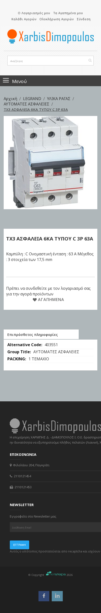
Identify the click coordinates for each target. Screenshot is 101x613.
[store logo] (50, 36)
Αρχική (11, 98)
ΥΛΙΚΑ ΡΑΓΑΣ (59, 98)
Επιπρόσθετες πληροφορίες (32, 334)
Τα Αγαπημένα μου (68, 13)
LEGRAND (32, 98)
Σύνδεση (84, 19)
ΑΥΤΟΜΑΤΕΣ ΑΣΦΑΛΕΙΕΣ (27, 104)
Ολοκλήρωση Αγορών (56, 19)
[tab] (41, 334)
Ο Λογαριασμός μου (34, 13)
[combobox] (50, 60)
